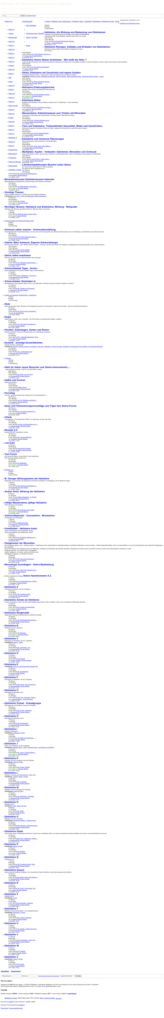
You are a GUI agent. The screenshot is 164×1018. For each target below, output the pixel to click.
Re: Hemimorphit (23, 723)
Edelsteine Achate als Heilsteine (22, 600)
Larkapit (15, 776)
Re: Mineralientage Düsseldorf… (27, 186)
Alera (12, 326)
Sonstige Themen (14, 192)
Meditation (47, 346)
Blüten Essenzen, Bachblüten (28, 346)
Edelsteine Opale (14, 831)
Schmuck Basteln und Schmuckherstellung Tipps (19, 221)
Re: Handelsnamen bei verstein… (28, 581)
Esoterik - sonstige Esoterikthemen (24, 342)
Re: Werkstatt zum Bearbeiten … (27, 262)
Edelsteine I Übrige (19, 733)
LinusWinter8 (71, 993)
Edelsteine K (11, 758)
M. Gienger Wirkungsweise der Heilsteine (27, 478)
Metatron (13, 583)
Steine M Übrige (18, 791)
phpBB (10, 1002)
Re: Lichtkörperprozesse (25, 351)
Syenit (15, 898)
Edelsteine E (11, 664)
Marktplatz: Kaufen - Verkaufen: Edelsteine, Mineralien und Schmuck (59, 151)
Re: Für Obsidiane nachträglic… (27, 400)
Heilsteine (59, 998)
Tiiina (12, 739)
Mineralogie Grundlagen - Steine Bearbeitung (29, 564)
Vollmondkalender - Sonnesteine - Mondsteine (30, 515)
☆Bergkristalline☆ (16, 699)
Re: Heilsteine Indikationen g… (27, 537)
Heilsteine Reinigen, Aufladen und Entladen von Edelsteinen (77, 47)
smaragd (13, 953)
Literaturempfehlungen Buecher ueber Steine (46, 164)
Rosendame (14, 277)
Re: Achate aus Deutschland (26, 607)
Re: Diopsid (21, 659)
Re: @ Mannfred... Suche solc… (27, 275)
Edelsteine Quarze (14, 870)
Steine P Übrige (18, 846)
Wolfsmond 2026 (23, 523)
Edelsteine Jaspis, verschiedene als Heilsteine (40, 747)
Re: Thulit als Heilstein (24, 917)
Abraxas (13, 560)
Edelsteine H (11, 716)
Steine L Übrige (23, 776)
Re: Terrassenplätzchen (25, 437)
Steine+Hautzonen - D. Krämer (27, 497)
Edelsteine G (11, 690)
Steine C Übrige (18, 642)
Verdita (13, 572)
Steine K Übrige (18, 762)
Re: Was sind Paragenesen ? (26, 559)
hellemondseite (15, 389)
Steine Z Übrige (18, 959)
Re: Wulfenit (21, 951)
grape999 (14, 175)
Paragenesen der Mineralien (20, 543)
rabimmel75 (14, 524)
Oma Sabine (14, 499)
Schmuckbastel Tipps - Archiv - (21, 268)
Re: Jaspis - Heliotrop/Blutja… (27, 752)
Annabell (13, 890)
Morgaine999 (29, 122)
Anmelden (5, 971)
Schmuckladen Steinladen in (20, 281)
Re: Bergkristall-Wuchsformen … (28, 620)
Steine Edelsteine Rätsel (74, 76)
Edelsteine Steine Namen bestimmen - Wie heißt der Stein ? (54, 59)
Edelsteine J (11, 743)
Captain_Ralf (29, 161)
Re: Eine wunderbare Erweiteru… (41, 107)
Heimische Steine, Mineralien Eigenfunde (42, 76)
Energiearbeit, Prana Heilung (79, 346)
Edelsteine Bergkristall (17, 612)
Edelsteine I (11, 729)
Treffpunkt (8, 358)
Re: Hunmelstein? (23, 671)
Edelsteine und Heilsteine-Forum (130, 23)
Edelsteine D (11, 653)
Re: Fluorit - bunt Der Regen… (27, 684)
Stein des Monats (61, 76)
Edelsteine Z (11, 957)
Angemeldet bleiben (66, 976)
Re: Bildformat (22, 463)
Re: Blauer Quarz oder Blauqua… (28, 877)
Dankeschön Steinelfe (24, 448)
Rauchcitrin (28, 56)
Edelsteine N (11, 802)
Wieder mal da (22, 387)
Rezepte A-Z (11, 430)
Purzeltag (10, 393)
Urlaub (8, 417)
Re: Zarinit (21, 964)
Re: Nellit (20, 811)
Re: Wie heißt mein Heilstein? (40, 67)
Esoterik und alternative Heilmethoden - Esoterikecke (20, 295)
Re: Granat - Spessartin (25, 710)
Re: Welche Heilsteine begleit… (41, 94)
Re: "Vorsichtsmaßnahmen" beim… (28, 337)
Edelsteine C (11, 638)
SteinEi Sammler (16, 450)
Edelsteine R (11, 883)
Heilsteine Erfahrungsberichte (38, 87)
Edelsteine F (11, 677)
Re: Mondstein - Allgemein (26, 796)
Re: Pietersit (21, 851)
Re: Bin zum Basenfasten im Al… (28, 424)
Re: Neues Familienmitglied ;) (40, 133)
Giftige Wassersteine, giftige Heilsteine (26, 502)
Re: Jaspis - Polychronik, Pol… (27, 888)
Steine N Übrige (21, 806)
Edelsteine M (12, 787)
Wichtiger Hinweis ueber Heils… (28, 214)
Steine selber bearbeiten (18, 255)
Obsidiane (14, 402)
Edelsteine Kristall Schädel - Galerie (93, 76)
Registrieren (16, 971)
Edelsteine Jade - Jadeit (19, 747)
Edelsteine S (11, 894)
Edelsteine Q (11, 857)
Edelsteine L (11, 772)
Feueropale (14, 487)
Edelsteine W (12, 945)
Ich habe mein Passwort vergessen (49, 976)
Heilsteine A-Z (9, 470)
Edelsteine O (11, 816)
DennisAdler (28, 148)
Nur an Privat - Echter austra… (40, 159)
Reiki (7, 304)
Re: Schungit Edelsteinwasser (40, 120)
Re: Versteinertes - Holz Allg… (27, 940)
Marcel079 (14, 290)
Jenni (26, 69)
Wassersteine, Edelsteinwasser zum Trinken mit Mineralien (54, 113)
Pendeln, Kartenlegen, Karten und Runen (27, 329)
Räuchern (15, 346)
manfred (13, 216)
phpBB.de (22, 1005)
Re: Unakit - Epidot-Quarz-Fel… (27, 929)
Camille (13, 339)
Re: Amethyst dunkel (24, 594)
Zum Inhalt (4, 11)
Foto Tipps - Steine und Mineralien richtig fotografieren (29, 196)
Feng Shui (40, 346)
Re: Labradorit (22, 782)
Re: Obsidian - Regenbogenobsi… (28, 825)
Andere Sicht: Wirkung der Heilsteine (25, 491)
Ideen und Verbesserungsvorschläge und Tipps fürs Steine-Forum (40, 406)
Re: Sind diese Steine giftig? (26, 510)
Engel (8, 317)
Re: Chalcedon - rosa (24, 647)
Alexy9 (13, 264)
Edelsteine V (11, 934)
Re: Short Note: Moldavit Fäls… (27, 570)
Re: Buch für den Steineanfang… (28, 173)
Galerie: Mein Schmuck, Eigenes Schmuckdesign (31, 242)
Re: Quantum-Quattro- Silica (26, 864)
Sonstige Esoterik (57, 346)
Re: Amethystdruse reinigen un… (41, 54)
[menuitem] (11, 29)
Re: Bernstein (22, 633)
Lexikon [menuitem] (48, 21)
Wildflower (28, 96)
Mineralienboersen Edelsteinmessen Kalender (29, 179)
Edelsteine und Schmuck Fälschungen (43, 139)
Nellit (14, 806)
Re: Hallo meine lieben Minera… (41, 146)
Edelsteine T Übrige (19, 912)
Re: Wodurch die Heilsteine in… (27, 486)
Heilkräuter (66, 346)
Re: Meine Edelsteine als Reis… (41, 81)
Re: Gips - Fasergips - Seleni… (27, 697)
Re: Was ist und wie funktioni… (27, 311)
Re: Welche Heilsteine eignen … (27, 237)
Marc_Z (49, 43)
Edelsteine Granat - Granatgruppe (23, 703)
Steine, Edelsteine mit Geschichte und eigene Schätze (51, 72)
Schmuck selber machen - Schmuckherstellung (30, 229)
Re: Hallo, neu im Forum (25, 374)
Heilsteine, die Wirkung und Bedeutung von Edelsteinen (75, 32)
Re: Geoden (21, 201)
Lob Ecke (10, 443)
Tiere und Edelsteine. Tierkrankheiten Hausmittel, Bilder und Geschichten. (62, 126)
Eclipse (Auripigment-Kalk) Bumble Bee (25, 666)
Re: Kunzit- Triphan (24, 767)
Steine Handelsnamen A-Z (37, 575)
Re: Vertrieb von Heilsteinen (26, 288)
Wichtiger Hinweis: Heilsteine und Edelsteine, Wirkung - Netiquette (41, 207)
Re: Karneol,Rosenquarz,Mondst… (64, 41)
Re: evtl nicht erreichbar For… (27, 411)
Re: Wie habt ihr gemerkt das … (27, 324)
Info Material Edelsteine (95, 346)
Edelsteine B (11, 625)
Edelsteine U (11, 923)
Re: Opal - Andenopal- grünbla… (28, 838)
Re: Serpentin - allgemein (25, 903)
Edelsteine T (11, 908)
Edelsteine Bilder (31, 100)
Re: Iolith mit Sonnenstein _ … (27, 738)
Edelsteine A (11, 587)
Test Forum (11, 454)
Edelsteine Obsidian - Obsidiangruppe (24, 820)
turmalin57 (28, 109)
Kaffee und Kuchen (15, 380)
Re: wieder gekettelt (24, 250)
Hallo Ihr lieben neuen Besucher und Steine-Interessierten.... (37, 367)
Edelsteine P (11, 844)
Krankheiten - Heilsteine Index (21, 528)
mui (12, 313)
